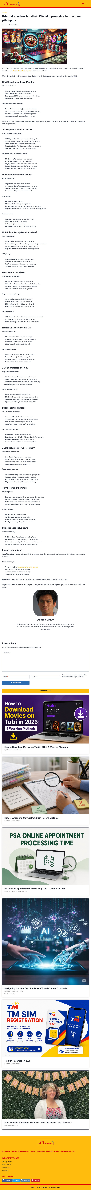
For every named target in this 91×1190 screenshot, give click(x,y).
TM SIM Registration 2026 (17, 1061)
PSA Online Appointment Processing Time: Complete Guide (34, 888)
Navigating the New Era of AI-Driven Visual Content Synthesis (35, 988)
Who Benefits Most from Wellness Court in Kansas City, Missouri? (38, 1122)
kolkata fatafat (55, 1187)
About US (5, 1171)
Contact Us (6, 1168)
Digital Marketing (22, 891)
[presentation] (45, 719)
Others (4, 12)
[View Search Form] (83, 3)
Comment (6, 653)
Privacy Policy (7, 1162)
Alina (7, 1125)
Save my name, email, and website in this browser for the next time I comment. (74, 675)
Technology (20, 991)
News (18, 750)
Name (5, 677)
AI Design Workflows (11, 993)
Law (17, 1125)
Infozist (8, 750)
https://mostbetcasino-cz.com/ (28, 567)
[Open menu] (87, 3)
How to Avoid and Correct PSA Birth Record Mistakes (31, 818)
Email (35, 677)
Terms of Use (6, 1165)
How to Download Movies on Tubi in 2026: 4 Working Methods (36, 747)
